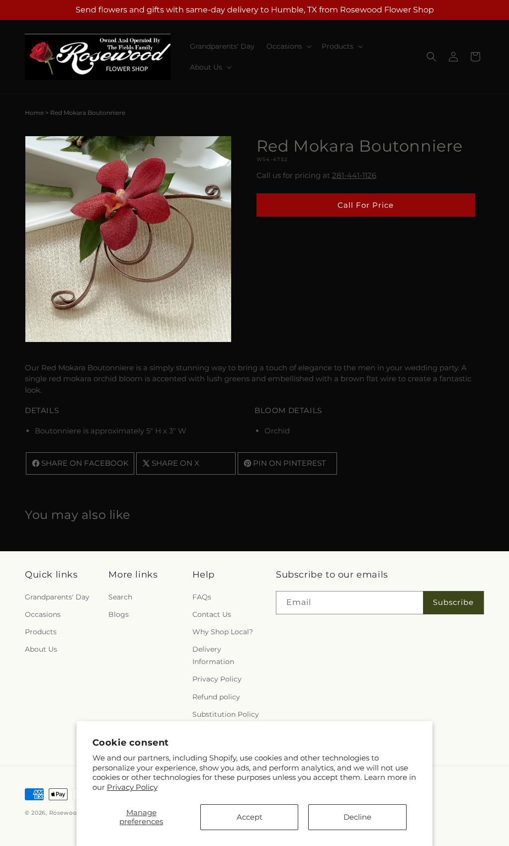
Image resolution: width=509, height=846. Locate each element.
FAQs (201, 596)
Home (34, 112)
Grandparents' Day (57, 596)
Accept (249, 817)
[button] (288, 46)
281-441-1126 (354, 175)
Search (120, 596)
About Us (41, 649)
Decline (357, 817)
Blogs (118, 614)
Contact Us (211, 614)
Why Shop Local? (222, 631)
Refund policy (216, 696)
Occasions (43, 614)
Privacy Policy (132, 787)
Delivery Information (213, 655)
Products (41, 631)
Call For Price (366, 205)
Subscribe (453, 602)
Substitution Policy (225, 714)
